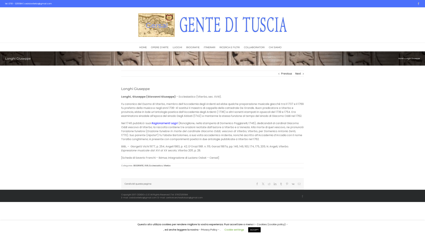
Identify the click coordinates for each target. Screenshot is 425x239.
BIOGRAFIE (138, 165)
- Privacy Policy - (209, 229)
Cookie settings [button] (234, 229)
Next (298, 74)
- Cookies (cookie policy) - (271, 224)
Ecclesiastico (156, 165)
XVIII (146, 165)
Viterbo (167, 165)
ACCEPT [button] (254, 229)
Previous (286, 74)
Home (400, 58)
